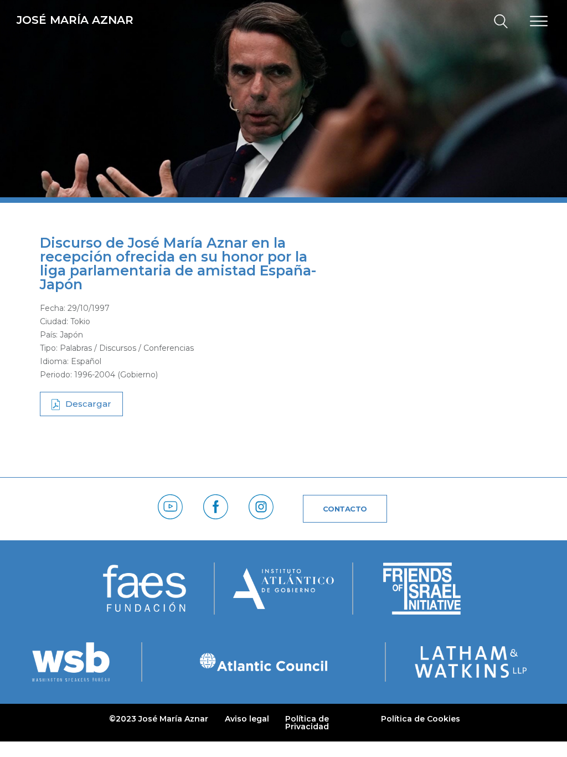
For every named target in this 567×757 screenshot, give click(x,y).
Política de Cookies (420, 719)
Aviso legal (247, 719)
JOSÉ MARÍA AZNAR (75, 20)
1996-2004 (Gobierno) (116, 375)
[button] (496, 22)
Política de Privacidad (307, 723)
